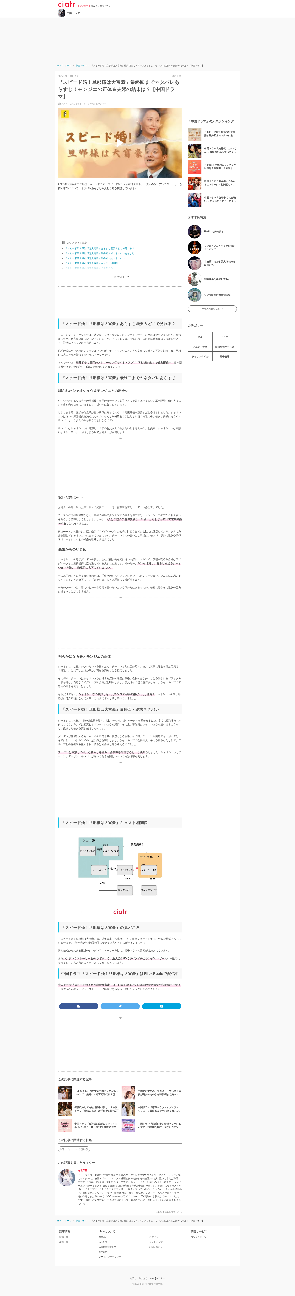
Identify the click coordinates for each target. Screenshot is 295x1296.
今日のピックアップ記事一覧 (74, 1149)
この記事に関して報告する (169, 1211)
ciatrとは (103, 1242)
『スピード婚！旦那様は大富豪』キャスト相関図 (91, 263)
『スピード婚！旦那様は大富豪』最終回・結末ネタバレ (95, 258)
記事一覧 (63, 1237)
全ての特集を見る (211, 308)
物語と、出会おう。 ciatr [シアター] (147, 1278)
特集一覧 (63, 1242)
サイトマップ (156, 1242)
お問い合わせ (156, 1246)
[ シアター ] (84, 6)
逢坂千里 (82, 1170)
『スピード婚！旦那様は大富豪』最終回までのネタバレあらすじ (99, 253)
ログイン (153, 1237)
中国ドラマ (73, 13)
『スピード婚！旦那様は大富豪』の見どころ (89, 268)
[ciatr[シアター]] (66, 5)
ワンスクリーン (198, 1237)
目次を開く (120, 276)
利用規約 (103, 1251)
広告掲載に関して (107, 1246)
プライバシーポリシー (110, 1256)
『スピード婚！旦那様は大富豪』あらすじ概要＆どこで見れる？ (99, 248)
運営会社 (103, 1237)
